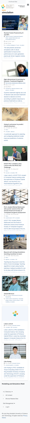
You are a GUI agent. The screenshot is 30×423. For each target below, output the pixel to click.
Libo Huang (7, 361)
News (7, 129)
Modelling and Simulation (21, 6)
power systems (16, 300)
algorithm (8, 259)
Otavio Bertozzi (9, 293)
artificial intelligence (11, 45)
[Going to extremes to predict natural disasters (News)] (15, 114)
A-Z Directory (7, 391)
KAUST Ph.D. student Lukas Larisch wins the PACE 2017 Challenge (13, 165)
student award (9, 217)
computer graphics (10, 365)
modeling (8, 301)
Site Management (8, 403)
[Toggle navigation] (28, 4)
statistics (12, 131)
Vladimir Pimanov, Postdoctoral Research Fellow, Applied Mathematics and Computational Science (14, 38)
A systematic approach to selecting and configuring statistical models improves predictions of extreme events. (14, 137)
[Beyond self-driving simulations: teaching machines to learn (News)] (15, 242)
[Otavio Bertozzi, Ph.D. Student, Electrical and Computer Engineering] (15, 283)
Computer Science (16, 325)
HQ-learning (8, 88)
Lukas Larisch (8, 324)
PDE (16, 172)
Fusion (17, 45)
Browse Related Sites (12, 398)
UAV (16, 259)
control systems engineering (12, 298)
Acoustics (8, 172)
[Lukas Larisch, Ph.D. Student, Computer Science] (15, 313)
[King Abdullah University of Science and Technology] (7, 6)
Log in (7, 407)
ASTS (13, 217)
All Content (9, 395)
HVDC (21, 300)
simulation (22, 45)
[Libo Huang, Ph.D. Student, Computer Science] (15, 351)
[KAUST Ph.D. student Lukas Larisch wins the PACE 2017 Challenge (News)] (15, 153)
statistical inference (15, 88)
